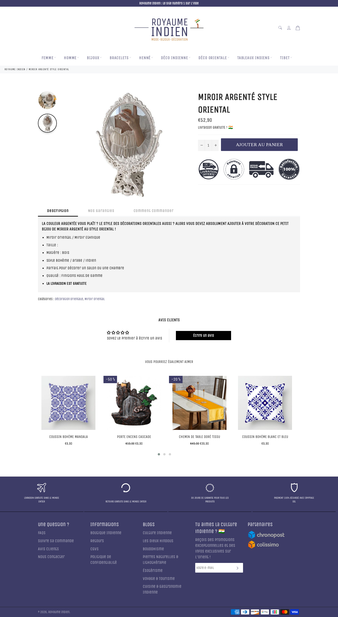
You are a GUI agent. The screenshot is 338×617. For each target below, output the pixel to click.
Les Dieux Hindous (158, 541)
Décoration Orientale (69, 299)
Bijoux (93, 57)
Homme (70, 57)
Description (58, 210)
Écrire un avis (203, 335)
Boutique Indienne (105, 532)
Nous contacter (51, 556)
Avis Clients (48, 549)
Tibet (285, 57)
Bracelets (119, 57)
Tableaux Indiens (253, 57)
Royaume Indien (58, 612)
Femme (48, 57)
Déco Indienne (174, 57)
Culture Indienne (157, 532)
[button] (159, 454)
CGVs (94, 549)
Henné (145, 57)
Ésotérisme (153, 570)
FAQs (42, 532)
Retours (97, 541)
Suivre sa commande (56, 541)
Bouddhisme (153, 549)
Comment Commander (154, 210)
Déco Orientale (212, 57)
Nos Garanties (101, 210)
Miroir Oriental (95, 299)
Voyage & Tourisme (159, 578)
